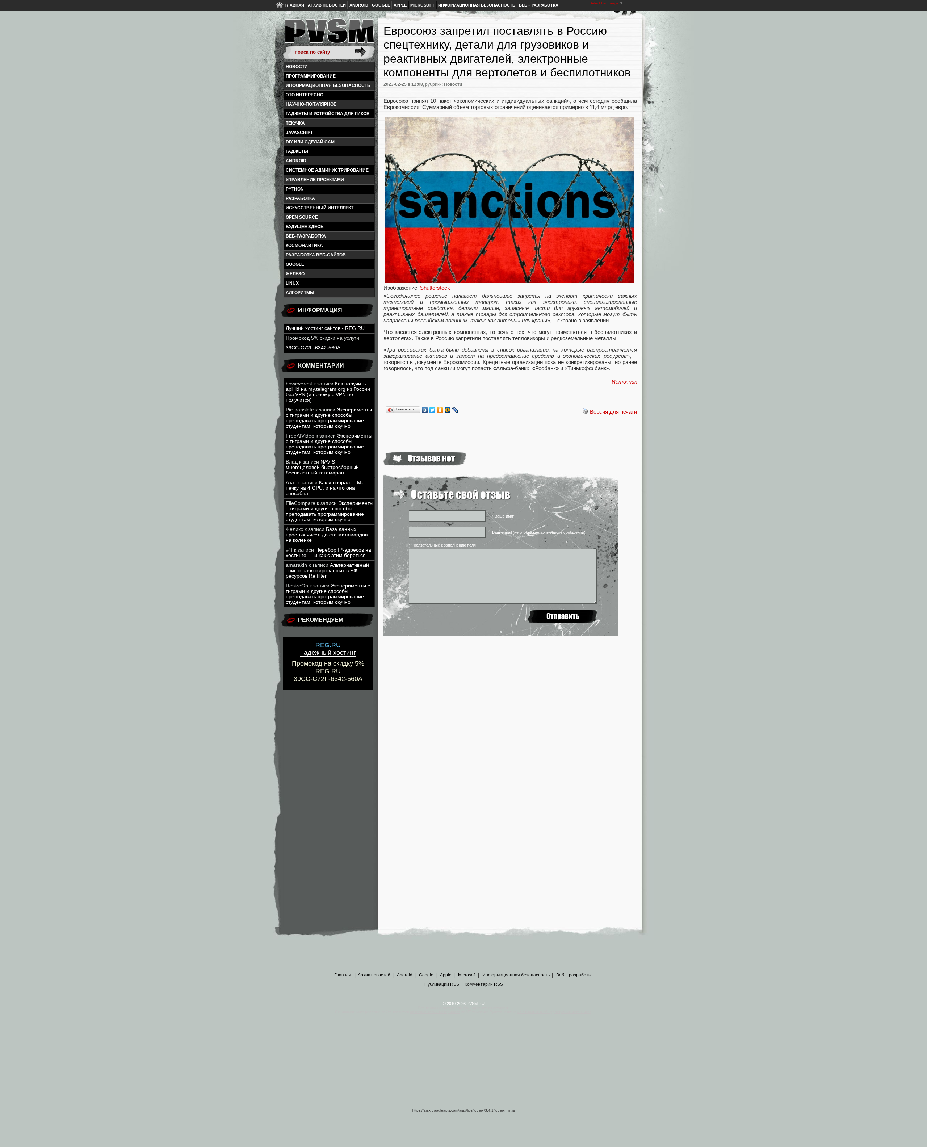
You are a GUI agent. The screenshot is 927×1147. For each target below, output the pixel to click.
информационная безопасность (328, 85)
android (296, 160)
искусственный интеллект (319, 207)
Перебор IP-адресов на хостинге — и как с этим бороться (328, 552)
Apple (400, 5)
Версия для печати (613, 412)
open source (302, 217)
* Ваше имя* (503, 516)
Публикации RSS (441, 984)
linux (292, 283)
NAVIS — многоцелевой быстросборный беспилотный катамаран (322, 467)
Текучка (295, 123)
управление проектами (315, 179)
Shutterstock (435, 288)
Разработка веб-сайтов (316, 255)
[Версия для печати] (585, 412)
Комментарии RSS (484, 984)
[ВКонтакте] (425, 410)
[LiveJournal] (455, 410)
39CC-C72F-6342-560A (313, 348)
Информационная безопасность (476, 5)
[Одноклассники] (440, 410)
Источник (624, 381)
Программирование (311, 76)
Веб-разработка (306, 236)
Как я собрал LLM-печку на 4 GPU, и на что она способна (324, 488)
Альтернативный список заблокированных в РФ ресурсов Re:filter (327, 570)
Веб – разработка (538, 5)
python (295, 189)
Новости (297, 66)
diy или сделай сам (310, 142)
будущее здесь (305, 226)
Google (381, 5)
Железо (295, 273)
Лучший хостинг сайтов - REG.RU (325, 328)
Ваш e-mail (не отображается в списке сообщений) (539, 532)
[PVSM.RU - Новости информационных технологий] (329, 34)
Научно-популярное (311, 104)
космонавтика (304, 245)
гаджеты (297, 151)
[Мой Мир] (448, 410)
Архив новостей (327, 5)
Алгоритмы (300, 292)
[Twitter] (432, 410)
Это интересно (304, 94)
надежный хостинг (328, 648)
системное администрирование (327, 170)
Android (358, 5)
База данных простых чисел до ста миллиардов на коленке (327, 535)
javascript (299, 132)
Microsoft (422, 5)
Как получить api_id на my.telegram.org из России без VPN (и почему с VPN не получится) (328, 392)
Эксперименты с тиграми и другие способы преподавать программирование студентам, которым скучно (329, 418)
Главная (294, 5)
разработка (300, 198)
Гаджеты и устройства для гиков (328, 113)
